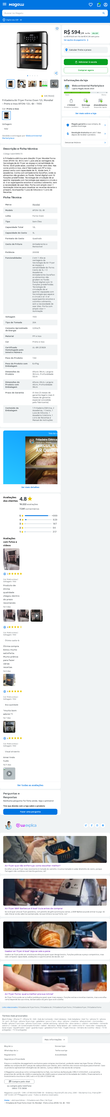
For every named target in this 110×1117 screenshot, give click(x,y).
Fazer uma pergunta (30, 812)
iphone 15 (94, 1019)
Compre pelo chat (21, 1082)
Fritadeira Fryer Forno (62, 1007)
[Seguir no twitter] (86, 825)
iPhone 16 (27, 1019)
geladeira (40, 1021)
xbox (60, 1021)
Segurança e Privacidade (14, 1059)
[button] (103, 13)
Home (6, 1100)
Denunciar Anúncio (73, 143)
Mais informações (53, 1040)
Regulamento (10, 1055)
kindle (4, 1023)
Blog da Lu (8, 1046)
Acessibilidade (61, 1055)
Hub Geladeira (74, 1019)
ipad (28, 1028)
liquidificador (18, 1028)
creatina (74, 1021)
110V (6, 129)
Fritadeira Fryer (79, 1007)
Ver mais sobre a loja (85, 113)
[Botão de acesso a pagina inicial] (47, 4)
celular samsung (50, 1023)
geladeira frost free (53, 1028)
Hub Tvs (85, 1019)
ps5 (7, 1021)
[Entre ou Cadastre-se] (105, 4)
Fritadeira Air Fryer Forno (29, 1007)
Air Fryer (14, 1021)
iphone (66, 1021)
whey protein (85, 1021)
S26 (34, 1019)
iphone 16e (63, 1023)
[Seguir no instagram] (97, 825)
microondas (98, 1021)
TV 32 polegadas (20, 1030)
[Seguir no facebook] (91, 825)
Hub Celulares (60, 1019)
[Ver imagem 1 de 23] (32, 50)
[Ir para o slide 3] (32, 75)
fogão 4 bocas (69, 1028)
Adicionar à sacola (88, 62)
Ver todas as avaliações (30, 785)
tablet (44, 1026)
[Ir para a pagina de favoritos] (90, 4)
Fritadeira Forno (94, 1007)
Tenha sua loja (61, 1050)
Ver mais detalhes (30, 487)
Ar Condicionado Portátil (29, 1026)
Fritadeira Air (46, 1007)
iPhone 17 (18, 1019)
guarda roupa (37, 1028)
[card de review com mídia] (11, 559)
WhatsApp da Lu (11, 1050)
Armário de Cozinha (85, 1028)
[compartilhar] (56, 73)
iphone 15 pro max (33, 1023)
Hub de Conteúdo (45, 1019)
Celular (14, 1026)
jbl (70, 1026)
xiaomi (85, 1023)
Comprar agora (86, 70)
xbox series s (75, 1023)
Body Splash (62, 1026)
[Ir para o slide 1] (27, 75)
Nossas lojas (60, 1046)
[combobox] (55, 13)
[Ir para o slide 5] (37, 75)
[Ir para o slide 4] (34, 75)
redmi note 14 (78, 1026)
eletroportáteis (18, 1100)
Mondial (36, 205)
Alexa (98, 1028)
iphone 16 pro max (27, 1021)
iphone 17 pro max (16, 1023)
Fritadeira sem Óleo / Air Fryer (39, 1100)
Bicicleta (51, 1026)
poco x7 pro (51, 1021)
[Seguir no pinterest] (103, 825)
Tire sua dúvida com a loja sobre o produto (24, 806)
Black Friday (7, 1019)
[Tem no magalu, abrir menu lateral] (4, 4)
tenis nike (90, 1026)
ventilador (94, 1023)
